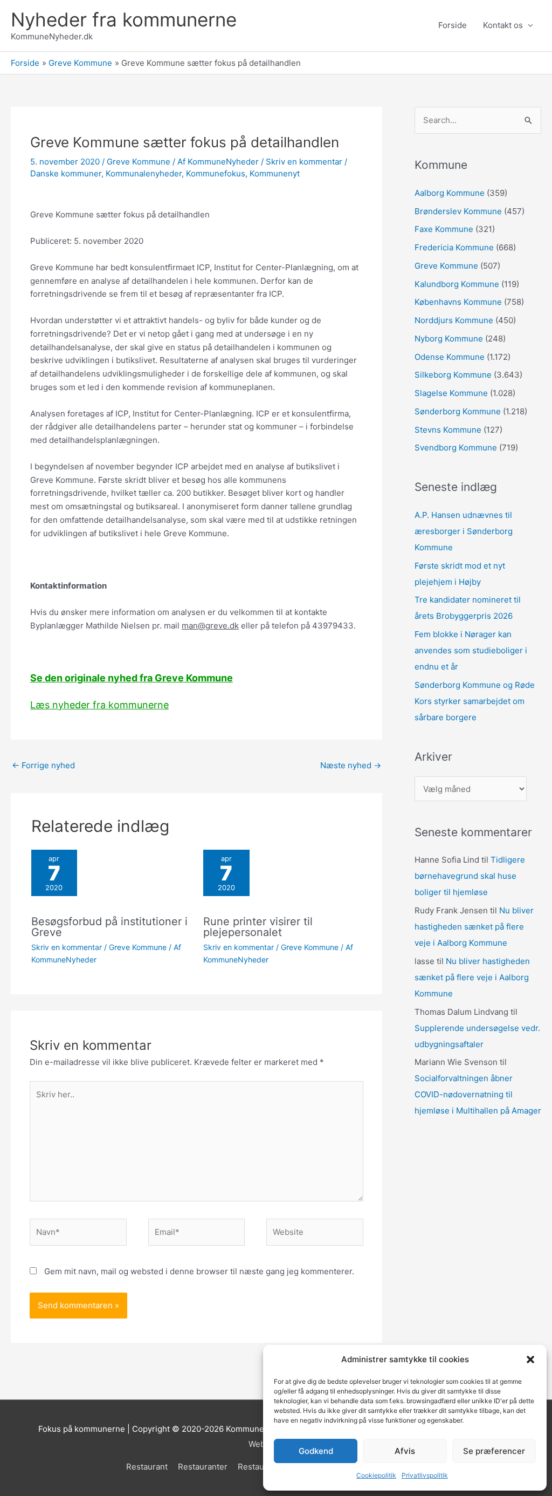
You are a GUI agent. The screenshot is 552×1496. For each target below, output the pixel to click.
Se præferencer (494, 1451)
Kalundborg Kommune (457, 284)
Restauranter (202, 1466)
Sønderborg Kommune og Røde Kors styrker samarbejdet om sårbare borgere (475, 701)
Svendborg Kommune (456, 447)
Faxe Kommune (444, 229)
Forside (452, 25)
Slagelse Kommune (451, 393)
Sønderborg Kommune (458, 411)
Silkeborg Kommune (453, 375)
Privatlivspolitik (425, 1475)
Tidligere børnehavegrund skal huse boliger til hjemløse (470, 876)
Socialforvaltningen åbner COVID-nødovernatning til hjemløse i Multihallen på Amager (478, 1094)
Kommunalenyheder (144, 173)
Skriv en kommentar (304, 161)
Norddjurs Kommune (454, 320)
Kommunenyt (275, 173)
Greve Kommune (138, 161)
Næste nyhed (350, 765)
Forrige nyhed (43, 765)
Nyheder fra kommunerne (124, 19)
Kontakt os (503, 25)
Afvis (405, 1451)
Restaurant (147, 1466)
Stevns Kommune (448, 430)
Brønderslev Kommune (458, 211)
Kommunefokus (215, 173)
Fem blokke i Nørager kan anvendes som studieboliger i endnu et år (471, 650)
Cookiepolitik (376, 1475)
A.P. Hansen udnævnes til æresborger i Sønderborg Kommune (464, 531)
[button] (530, 1359)
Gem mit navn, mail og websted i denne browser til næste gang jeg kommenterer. (199, 1271)
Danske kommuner (65, 173)
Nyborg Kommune (449, 338)
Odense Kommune (450, 357)
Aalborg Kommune (450, 193)
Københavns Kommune (458, 302)
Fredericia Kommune (454, 247)
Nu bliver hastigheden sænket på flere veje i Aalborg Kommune (474, 926)
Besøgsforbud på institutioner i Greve (109, 927)
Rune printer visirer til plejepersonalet (258, 927)
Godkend (316, 1451)
